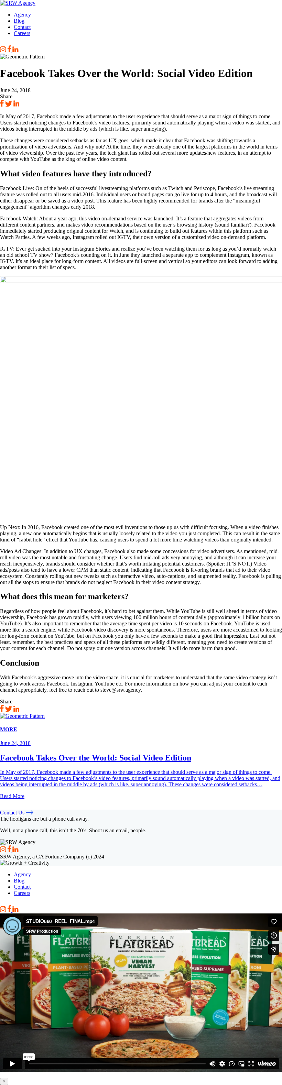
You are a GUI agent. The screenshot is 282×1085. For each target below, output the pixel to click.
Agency (22, 15)
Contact (22, 27)
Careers (22, 33)
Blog (19, 21)
